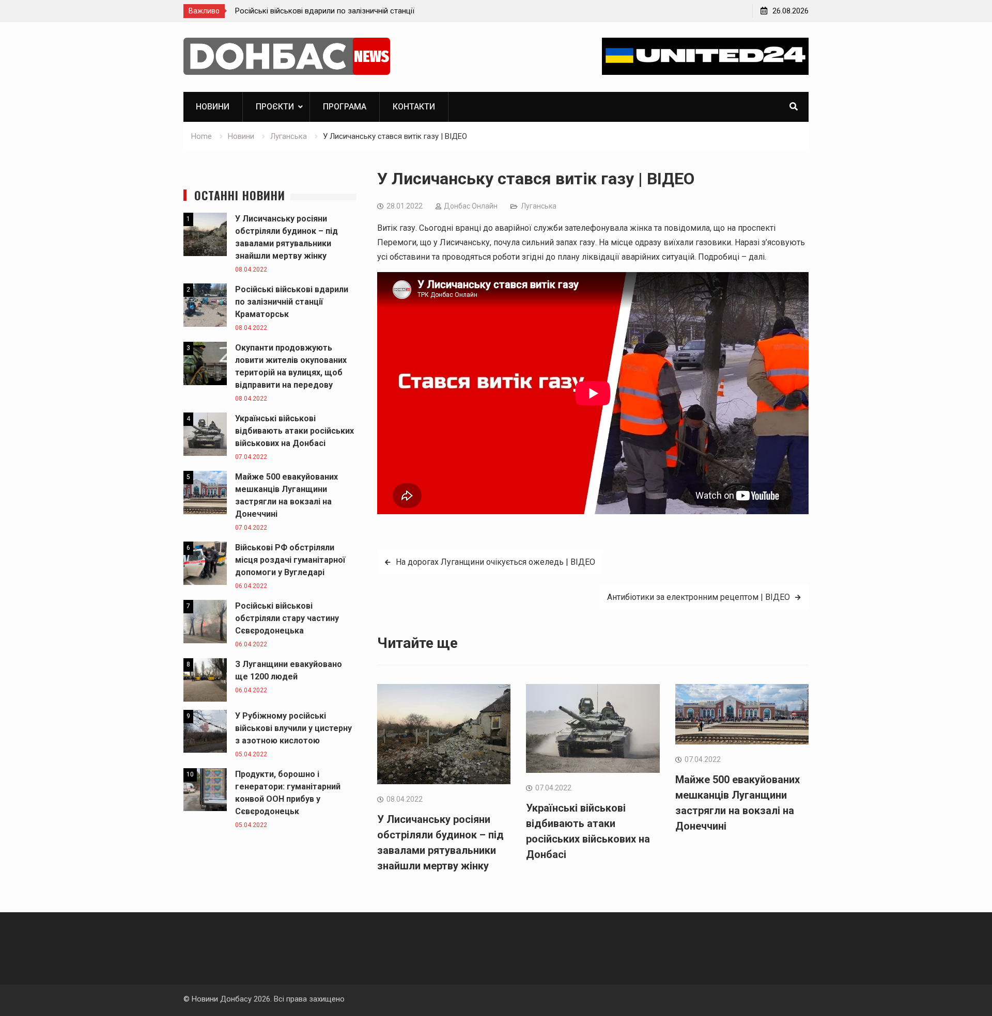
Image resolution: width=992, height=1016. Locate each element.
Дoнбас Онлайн (471, 206)
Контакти (414, 107)
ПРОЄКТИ (275, 107)
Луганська (538, 206)
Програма (344, 107)
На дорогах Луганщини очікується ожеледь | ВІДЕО (495, 562)
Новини (212, 107)
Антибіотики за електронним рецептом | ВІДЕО (698, 597)
